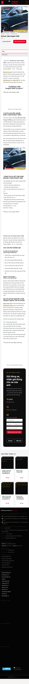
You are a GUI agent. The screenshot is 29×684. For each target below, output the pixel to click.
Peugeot (8, 33)
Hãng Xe (3, 33)
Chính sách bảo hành (6, 562)
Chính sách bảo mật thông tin (8, 560)
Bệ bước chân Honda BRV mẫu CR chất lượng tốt (20, 498)
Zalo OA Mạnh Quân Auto (10, 543)
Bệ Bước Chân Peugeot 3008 (19, 471)
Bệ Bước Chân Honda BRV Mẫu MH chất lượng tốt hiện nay (6, 472)
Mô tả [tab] (3, 51)
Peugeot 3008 (14, 33)
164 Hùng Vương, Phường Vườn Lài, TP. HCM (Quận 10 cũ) (15, 516)
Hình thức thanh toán (6, 556)
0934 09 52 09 (19, 545)
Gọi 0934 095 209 (6, 41)
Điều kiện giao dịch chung (7, 567)
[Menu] (2, 2)
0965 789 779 (9, 545)
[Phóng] (3, 31)
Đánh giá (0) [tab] (4, 54)
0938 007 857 (11, 550)
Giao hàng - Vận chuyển (6, 558)
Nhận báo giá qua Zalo (19, 41)
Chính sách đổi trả (5, 564)
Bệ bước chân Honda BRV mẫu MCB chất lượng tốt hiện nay (6, 498)
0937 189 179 (11, 552)
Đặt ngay (7, 477)
